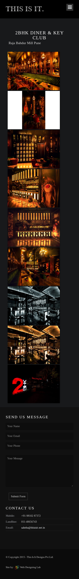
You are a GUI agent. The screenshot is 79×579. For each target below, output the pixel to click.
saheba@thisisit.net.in (33, 527)
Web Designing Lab (30, 567)
